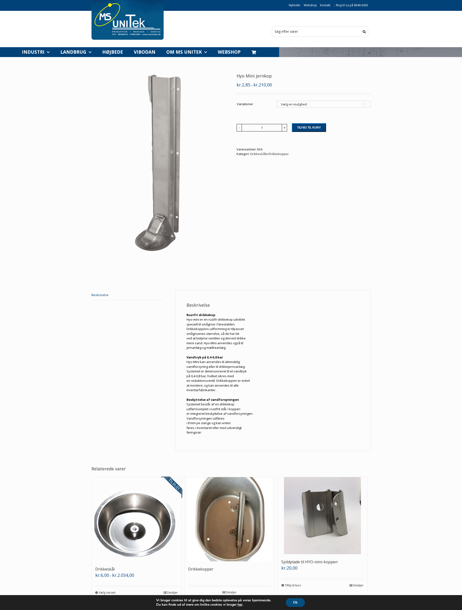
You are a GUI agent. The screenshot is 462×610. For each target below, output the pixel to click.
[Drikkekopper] (229, 519)
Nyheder (295, 5)
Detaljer (172, 593)
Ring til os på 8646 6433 (352, 5)
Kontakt (325, 5)
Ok (295, 602)
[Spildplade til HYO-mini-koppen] (322, 515)
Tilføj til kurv (309, 127)
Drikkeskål (105, 569)
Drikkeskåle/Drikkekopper (269, 154)
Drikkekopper (200, 569)
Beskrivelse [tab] (100, 295)
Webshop (310, 5)
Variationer (245, 104)
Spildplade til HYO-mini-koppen (309, 562)
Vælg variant (107, 593)
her (239, 605)
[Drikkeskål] (136, 519)
